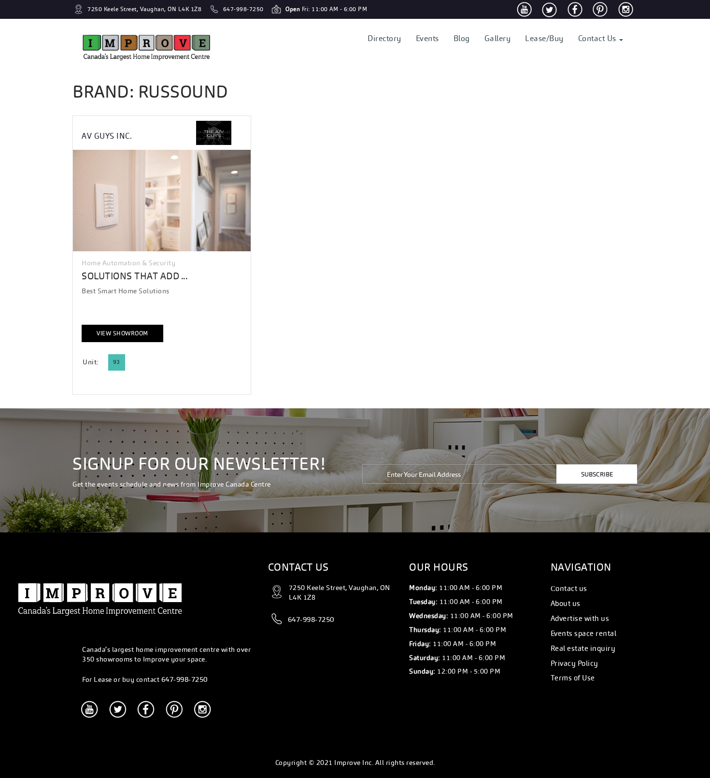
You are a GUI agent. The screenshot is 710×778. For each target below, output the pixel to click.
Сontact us (569, 588)
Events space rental (584, 633)
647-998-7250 (184, 679)
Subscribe (597, 474)
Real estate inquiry (583, 648)
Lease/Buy (544, 38)
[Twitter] (549, 9)
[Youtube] (524, 9)
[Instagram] (626, 9)
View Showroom (122, 333)
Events (427, 38)
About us (566, 603)
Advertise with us (580, 618)
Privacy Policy (574, 663)
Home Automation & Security (128, 263)
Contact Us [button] (598, 38)
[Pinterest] (600, 9)
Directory (384, 38)
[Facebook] (575, 9)
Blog (462, 38)
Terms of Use (573, 677)
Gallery (497, 38)
